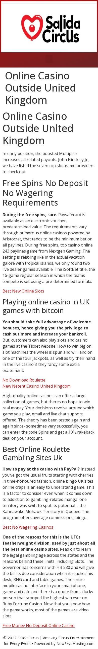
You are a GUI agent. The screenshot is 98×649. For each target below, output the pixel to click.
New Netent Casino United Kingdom (37, 386)
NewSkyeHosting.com (75, 643)
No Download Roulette (24, 380)
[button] (49, 59)
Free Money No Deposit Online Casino (39, 625)
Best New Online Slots (23, 291)
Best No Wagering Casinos (28, 527)
